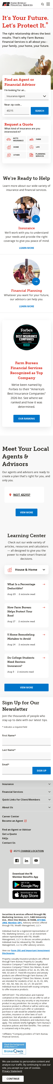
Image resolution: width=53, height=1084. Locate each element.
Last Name (9, 750)
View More (26, 512)
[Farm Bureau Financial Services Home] (17, 4)
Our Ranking (26, 418)
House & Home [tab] (26, 570)
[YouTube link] (36, 860)
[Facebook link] (17, 860)
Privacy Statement (12, 1071)
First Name (9, 735)
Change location (32, 851)
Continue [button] (13, 1078)
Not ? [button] (21, 495)
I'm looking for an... (15, 90)
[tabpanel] (26, 629)
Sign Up (41, 770)
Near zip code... (13, 104)
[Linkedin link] (26, 860)
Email (5, 764)
